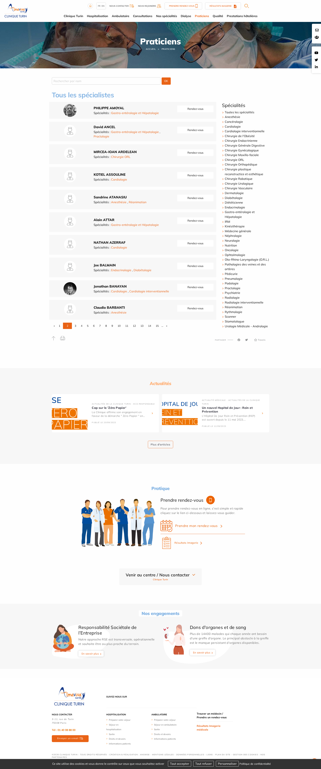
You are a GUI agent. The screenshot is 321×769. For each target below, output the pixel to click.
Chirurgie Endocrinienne (241, 140)
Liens (210, 754)
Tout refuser (203, 763)
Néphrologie (233, 236)
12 (134, 325)
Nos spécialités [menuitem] (166, 16)
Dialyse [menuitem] (186, 16)
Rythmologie (233, 312)
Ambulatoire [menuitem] (120, 16)
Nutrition (231, 245)
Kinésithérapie (235, 226)
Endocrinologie (121, 270)
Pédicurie (231, 274)
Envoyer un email (67, 738)
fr (99, 6)
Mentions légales (163, 754)
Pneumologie (234, 278)
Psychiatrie (232, 293)
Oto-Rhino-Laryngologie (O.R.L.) (247, 259)
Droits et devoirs (117, 738)
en (103, 6)
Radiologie (232, 297)
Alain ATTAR (104, 220)
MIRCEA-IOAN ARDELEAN (115, 152)
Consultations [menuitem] (142, 16)
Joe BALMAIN (105, 265)
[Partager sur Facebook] (239, 340)
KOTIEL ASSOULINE (110, 174)
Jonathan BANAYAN (110, 286)
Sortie (112, 734)
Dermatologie (234, 193)
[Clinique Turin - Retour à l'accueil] (16, 10)
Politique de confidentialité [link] (255, 763)
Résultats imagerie (222, 6)
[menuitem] (120, 719)
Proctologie (101, 136)
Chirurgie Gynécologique (242, 150)
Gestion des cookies (245, 754)
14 (149, 325)
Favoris (261, 339)
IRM (227, 221)
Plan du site (222, 754)
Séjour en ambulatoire (165, 724)
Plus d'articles (160, 444)
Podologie (232, 283)
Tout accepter (179, 763)
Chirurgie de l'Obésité (240, 136)
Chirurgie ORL (120, 157)
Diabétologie (142, 270)
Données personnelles (190, 754)
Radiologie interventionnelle (244, 302)
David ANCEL (104, 127)
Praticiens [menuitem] (202, 16)
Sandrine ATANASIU (110, 197)
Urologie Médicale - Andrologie (246, 326)
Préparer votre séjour (119, 719)
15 (157, 325)
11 (126, 325)
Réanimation (137, 202)
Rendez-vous (195, 109)
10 (119, 325)
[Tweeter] (246, 340)
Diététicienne (234, 202)
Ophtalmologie (235, 255)
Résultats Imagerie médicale (209, 727)
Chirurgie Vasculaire (239, 188)
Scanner (230, 316)
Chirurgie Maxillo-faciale (242, 155)
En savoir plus (90, 653)
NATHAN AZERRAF (109, 242)
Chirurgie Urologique (239, 183)
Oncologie (232, 250)
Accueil (151, 49)
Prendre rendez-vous (181, 6)
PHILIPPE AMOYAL (109, 108)
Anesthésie (119, 202)
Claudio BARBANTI (109, 307)
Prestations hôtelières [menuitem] (242, 16)
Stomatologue (234, 321)
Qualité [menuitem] (218, 16)
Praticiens (168, 49)
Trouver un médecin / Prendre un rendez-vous (212, 715)
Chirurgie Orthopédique (241, 164)
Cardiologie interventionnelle (149, 291)
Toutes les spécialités (239, 112)
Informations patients (120, 743)
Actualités (160, 383)
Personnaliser (227, 763)
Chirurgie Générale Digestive (245, 145)
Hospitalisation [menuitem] (97, 16)
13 (141, 325)
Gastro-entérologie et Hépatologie (135, 113)
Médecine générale (238, 231)
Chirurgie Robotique (238, 179)
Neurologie (232, 240)
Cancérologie (234, 122)
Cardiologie (119, 179)
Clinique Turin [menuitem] (73, 16)
